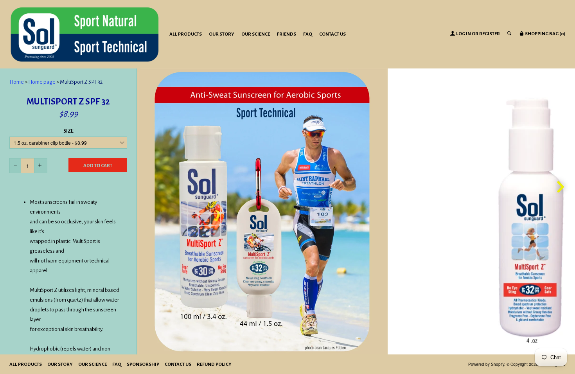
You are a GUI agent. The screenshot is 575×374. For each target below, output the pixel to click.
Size (68, 131)
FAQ (307, 34)
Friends (286, 34)
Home (16, 82)
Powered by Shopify (486, 364)
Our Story (221, 34)
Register (489, 33)
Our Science (255, 34)
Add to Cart (97, 165)
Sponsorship (143, 364)
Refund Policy (214, 364)
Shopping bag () (545, 33)
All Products (185, 34)
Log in (463, 33)
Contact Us (332, 34)
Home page (42, 82)
